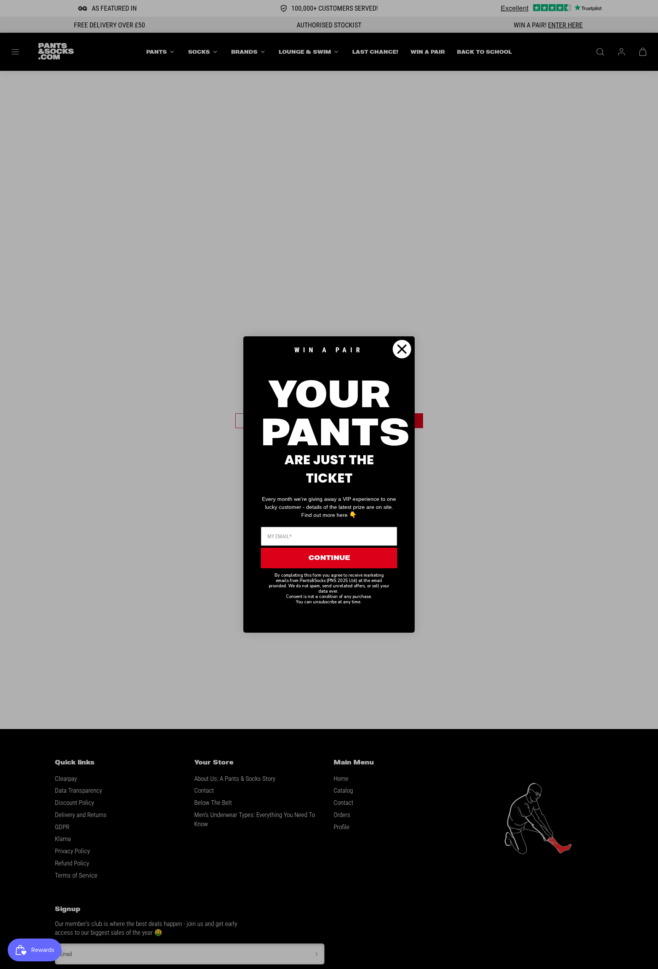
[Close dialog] (402, 349)
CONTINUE (329, 558)
